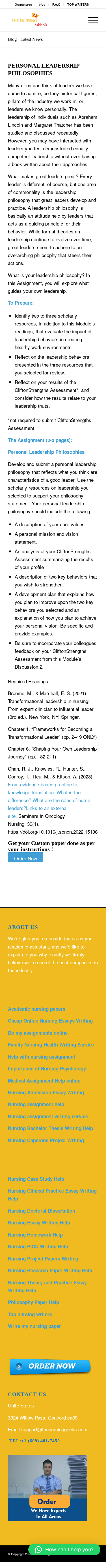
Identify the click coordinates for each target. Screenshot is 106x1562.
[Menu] (90, 20)
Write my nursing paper (34, 1326)
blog (42, 4)
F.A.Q (56, 4)
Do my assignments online (38, 1032)
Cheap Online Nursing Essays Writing (50, 1020)
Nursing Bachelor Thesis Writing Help (50, 1128)
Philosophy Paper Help (33, 1302)
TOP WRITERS (78, 4)
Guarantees (23, 4)
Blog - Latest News (25, 39)
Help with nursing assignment (41, 1056)
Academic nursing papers (36, 1008)
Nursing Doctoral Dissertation (41, 1210)
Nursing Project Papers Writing (43, 1258)
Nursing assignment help (36, 1104)
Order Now (25, 858)
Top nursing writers (30, 1314)
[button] (64, 1549)
